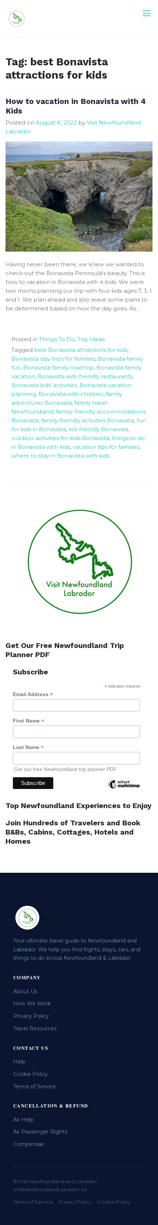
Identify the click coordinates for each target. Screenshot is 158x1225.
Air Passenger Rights (40, 1131)
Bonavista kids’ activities (44, 385)
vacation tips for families (106, 446)
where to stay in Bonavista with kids (60, 455)
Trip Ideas (91, 339)
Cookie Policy (30, 1074)
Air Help (23, 1119)
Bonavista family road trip (58, 367)
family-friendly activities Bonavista (87, 420)
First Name (28, 720)
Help (19, 1061)
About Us (25, 991)
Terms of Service (34, 1086)
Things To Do (57, 339)
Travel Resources (35, 1028)
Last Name (28, 747)
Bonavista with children (71, 393)
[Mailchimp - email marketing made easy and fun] (124, 790)
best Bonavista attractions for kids (81, 349)
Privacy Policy (31, 1016)
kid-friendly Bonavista (98, 429)
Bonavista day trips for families (53, 358)
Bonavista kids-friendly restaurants (84, 376)
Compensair (28, 1144)
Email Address (33, 694)
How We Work (32, 1003)
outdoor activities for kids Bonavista (60, 438)
